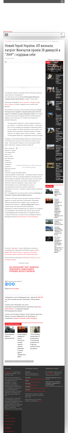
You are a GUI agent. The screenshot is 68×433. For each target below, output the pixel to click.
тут (6, 301)
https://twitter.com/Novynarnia (32, 382)
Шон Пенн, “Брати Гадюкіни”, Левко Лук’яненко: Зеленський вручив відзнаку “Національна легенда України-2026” (60, 171)
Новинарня (15, 248)
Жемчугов (14, 361)
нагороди (30, 361)
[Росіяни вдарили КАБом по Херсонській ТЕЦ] (10, 332)
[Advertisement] (35, 16)
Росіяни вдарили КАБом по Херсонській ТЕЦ (9, 336)
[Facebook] (6, 284)
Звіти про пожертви (10, 431)
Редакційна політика (10, 418)
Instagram (34, 318)
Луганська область (22, 361)
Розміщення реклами (10, 421)
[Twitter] (10, 284)
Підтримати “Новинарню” (8, 428)
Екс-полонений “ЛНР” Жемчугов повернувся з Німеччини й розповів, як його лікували (24, 269)
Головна (7, 415)
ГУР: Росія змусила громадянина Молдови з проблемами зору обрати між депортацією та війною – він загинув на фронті (58, 245)
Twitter (28, 318)
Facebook (22, 318)
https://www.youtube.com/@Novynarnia (35, 391)
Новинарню (50, 373)
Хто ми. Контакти (9, 424)
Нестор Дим (15, 288)
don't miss (7, 361)
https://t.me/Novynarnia (31, 385)
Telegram (16, 318)
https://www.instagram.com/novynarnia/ (35, 388)
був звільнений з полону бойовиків (28, 216)
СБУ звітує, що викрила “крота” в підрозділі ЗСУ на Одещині (59, 92)
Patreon (40, 401)
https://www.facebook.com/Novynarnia (35, 379)
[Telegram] (13, 284)
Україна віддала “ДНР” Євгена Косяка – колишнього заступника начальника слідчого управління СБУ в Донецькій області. (22, 252)
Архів (6, 412)
